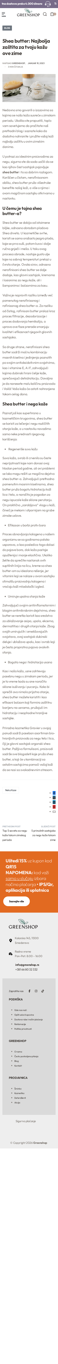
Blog (7, 28)
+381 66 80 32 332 (26, 969)
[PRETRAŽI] (45, 14)
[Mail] (54, 811)
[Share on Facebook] (54, 793)
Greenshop (18, 63)
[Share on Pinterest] (54, 807)
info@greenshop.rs (27, 965)
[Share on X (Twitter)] (54, 797)
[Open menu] (4, 15)
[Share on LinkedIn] (54, 802)
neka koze (10, 790)
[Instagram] (36, 991)
